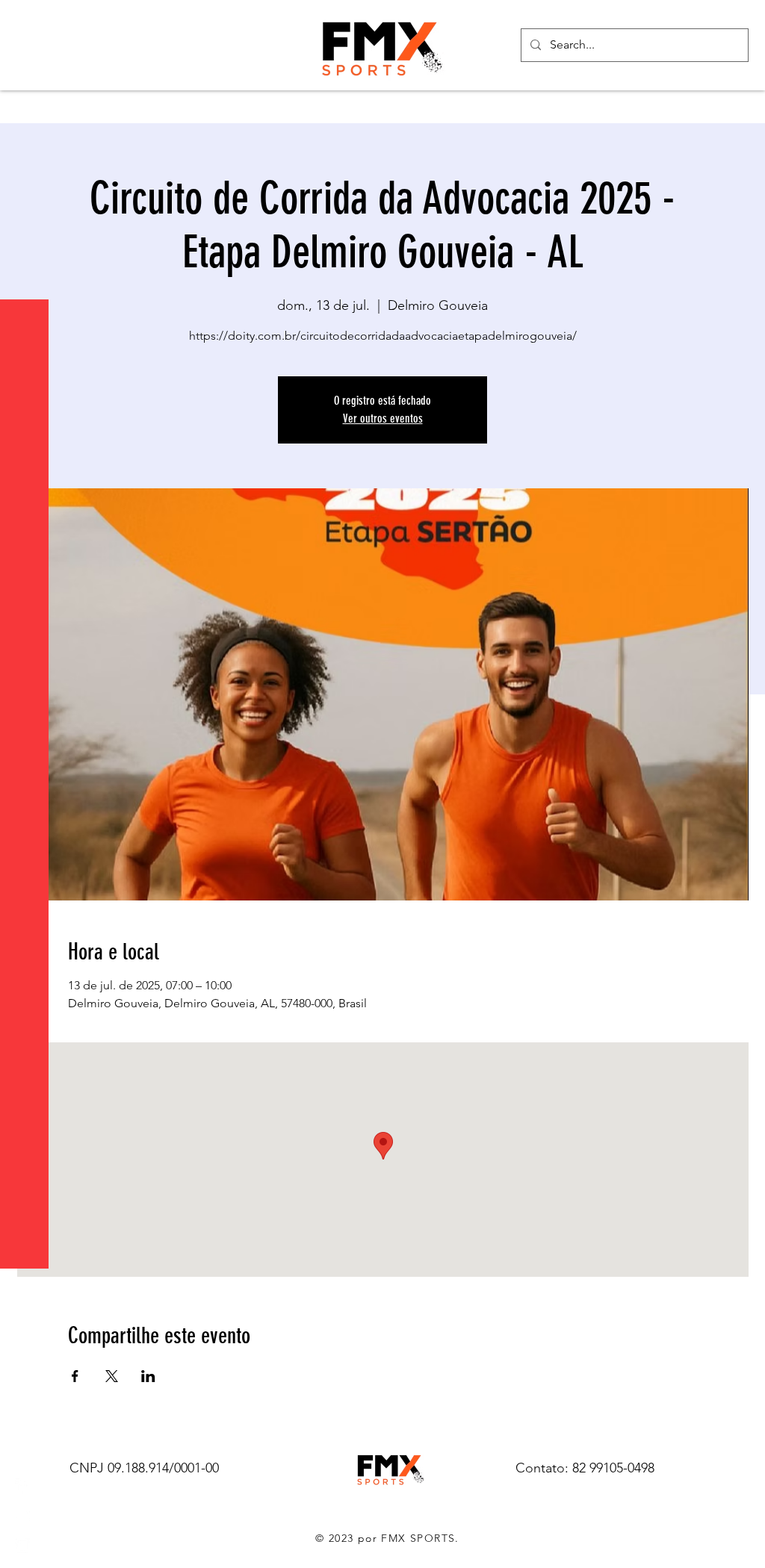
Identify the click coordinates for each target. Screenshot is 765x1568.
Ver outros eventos (383, 418)
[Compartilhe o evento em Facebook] (75, 1376)
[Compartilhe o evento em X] (112, 1376)
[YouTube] (22, 1515)
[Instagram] (22, 1545)
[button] (26, 22)
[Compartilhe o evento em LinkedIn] (148, 1376)
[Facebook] (22, 1485)
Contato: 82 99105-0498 (584, 1468)
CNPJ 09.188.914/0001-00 (144, 1468)
